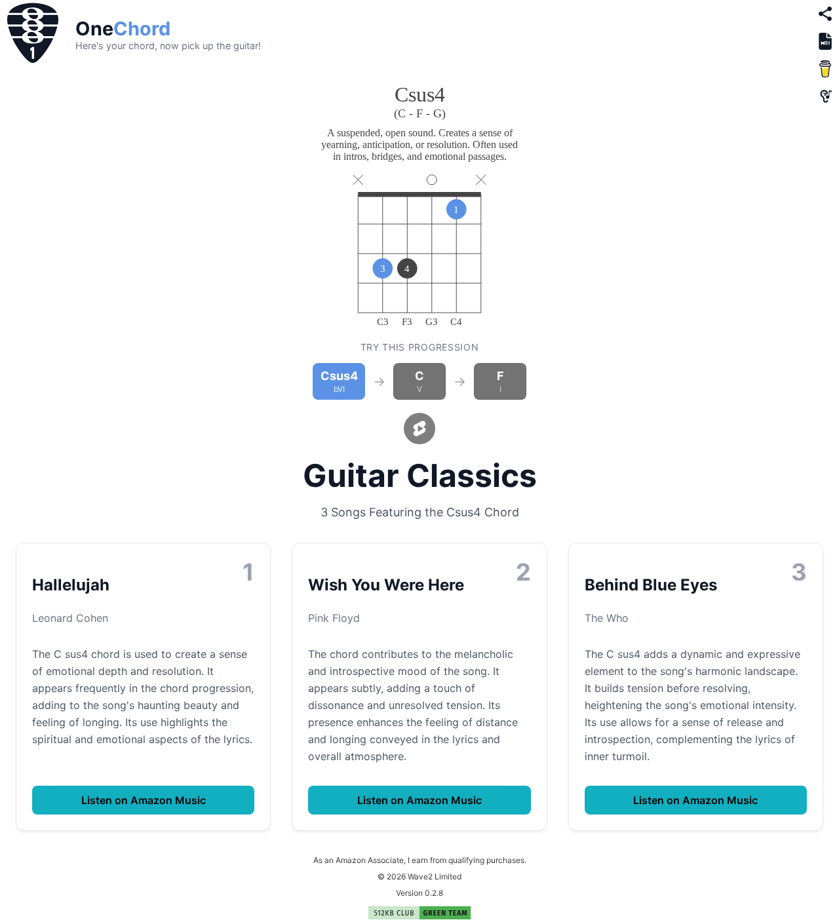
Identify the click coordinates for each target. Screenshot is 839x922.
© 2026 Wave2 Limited (419, 876)
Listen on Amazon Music (143, 800)
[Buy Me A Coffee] (825, 69)
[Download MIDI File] (825, 41)
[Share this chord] (825, 14)
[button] (33, 34)
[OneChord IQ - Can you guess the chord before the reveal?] (825, 96)
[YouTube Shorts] (419, 428)
